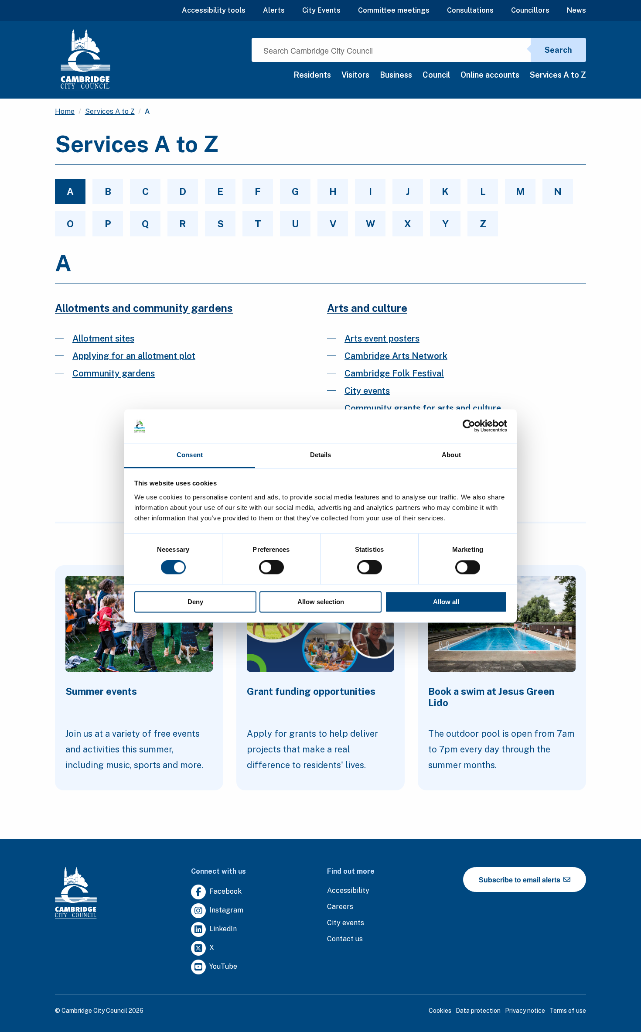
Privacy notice (525, 1010)
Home (65, 111)
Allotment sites (103, 338)
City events (367, 391)
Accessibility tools (213, 10)
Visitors (355, 74)
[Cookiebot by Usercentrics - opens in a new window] (469, 426)
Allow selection (320, 601)
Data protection (478, 1010)
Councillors (530, 10)
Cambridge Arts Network (395, 356)
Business (396, 74)
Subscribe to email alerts (520, 880)
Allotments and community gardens (144, 308)
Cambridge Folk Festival (394, 373)
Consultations (470, 10)
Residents (312, 74)
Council (436, 74)
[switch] (271, 567)
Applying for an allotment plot (133, 356)
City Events (321, 10)
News (576, 10)
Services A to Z (558, 74)
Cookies (440, 1010)
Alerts (274, 10)
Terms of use (567, 1010)
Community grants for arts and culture (422, 408)
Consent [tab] (190, 454)
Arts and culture (367, 308)
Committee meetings (394, 10)
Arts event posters (381, 338)
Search (558, 50)
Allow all (446, 601)
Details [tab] (320, 454)
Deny (195, 601)
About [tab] (451, 454)
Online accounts (489, 74)
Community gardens (113, 373)
